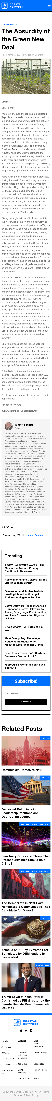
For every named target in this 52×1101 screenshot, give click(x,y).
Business (22, 1041)
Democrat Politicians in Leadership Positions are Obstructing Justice (20, 812)
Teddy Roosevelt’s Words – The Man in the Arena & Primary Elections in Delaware (24, 568)
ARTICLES (6, 1047)
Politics (13, 24)
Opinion (5, 24)
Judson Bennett (34, 54)
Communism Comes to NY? (22, 770)
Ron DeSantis (24, 1078)
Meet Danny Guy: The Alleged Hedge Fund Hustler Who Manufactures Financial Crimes (24, 641)
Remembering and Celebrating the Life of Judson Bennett (26, 581)
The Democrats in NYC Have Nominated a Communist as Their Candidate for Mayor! (26, 906)
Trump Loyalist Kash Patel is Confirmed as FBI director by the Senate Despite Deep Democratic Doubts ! (26, 1002)
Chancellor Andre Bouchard (38, 1044)
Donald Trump (42, 965)
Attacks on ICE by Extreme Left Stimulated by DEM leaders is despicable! (25, 953)
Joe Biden (22, 1064)
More (36, 1078)
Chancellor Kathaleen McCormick (23, 1055)
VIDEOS (5, 1053)
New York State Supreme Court (35, 824)
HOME (5, 1041)
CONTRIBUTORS (10, 1064)
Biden (15, 149)
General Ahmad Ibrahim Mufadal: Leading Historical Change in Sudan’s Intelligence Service (25, 594)
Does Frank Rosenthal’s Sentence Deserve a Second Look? (26, 654)
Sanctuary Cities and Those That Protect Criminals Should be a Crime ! (26, 859)
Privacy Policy (31, 1095)
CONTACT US (8, 1059)
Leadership (39, 1064)
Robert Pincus (40, 1070)
